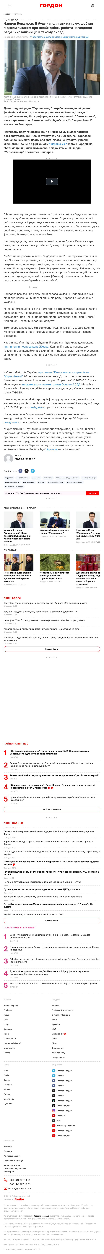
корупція (9, 478)
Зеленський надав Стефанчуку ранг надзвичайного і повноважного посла (44, 896)
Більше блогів (51, 649)
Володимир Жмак (74, 482)
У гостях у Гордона (61, 1015)
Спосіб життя (10, 1038)
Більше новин (51, 920)
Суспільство (24, 545)
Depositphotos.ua (41, 1216)
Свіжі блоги (12, 598)
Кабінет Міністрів (55, 482)
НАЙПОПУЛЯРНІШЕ (16, 743)
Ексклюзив (57, 1034)
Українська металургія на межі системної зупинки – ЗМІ (34, 914)
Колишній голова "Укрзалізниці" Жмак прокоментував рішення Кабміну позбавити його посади (17, 536)
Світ (6, 1019)
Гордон (7, 14)
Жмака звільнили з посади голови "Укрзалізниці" (54, 531)
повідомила (11, 422)
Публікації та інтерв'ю (62, 1010)
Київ (6, 1070)
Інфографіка (9, 1048)
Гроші (6, 1015)
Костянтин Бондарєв (14, 487)
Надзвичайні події (12, 1043)
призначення (28, 482)
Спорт (6, 1024)
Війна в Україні (11, 1005)
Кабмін (41, 482)
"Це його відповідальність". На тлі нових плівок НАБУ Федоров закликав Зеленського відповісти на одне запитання (49, 752)
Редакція (8, 1151)
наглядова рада (89, 478)
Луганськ (8, 1103)
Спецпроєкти (58, 1057)
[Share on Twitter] (27, 471)
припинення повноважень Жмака (26, 346)
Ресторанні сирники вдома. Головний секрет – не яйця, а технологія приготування (54, 983)
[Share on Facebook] (20, 471)
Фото (54, 1038)
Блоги (55, 1019)
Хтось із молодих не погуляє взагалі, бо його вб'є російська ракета (46, 603)
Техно (6, 1034)
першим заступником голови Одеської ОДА (51, 384)
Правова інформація (13, 1160)
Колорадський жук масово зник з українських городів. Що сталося (54, 575)
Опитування (58, 1048)
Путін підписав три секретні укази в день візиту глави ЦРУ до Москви (42, 889)
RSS (58, 1120)
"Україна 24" (58, 144)
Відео (54, 1043)
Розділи (56, 1000)
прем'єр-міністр (12, 482)
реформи (36, 478)
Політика (18, 14)
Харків (7, 1089)
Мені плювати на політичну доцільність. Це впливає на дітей (42, 629)
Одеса (7, 1080)
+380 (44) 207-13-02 (20, 1184)
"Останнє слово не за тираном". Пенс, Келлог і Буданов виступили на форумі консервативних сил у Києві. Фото (52, 786)
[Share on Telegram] (33, 471)
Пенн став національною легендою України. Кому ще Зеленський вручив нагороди (17, 577)
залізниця (48, 478)
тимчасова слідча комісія (67, 478)
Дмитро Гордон (64, 1070)
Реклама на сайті (12, 1156)
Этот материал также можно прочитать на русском (60, 37)
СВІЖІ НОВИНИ (13, 823)
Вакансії (8, 1146)
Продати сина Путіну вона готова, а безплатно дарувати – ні (41, 611)
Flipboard (61, 1115)
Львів (6, 1075)
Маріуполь (9, 1099)
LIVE (54, 1029)
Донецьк (8, 1085)
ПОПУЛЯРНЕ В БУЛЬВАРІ (19, 927)
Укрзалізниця (22, 478)
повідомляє (37, 407)
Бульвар (10, 550)
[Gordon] (51, 6)
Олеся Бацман (63, 1105)
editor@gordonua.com (19, 1188)
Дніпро (7, 1094)
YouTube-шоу (58, 1053)
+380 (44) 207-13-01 (19, 1180)
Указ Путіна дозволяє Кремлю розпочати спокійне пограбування (44, 620)
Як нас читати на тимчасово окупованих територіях (15, 1168)
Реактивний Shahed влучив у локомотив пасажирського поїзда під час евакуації (54, 775)
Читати (92, 493)
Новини (7, 1000)
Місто (6, 1065)
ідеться (52, 449)
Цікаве (7, 1053)
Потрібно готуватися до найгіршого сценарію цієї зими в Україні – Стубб (43, 882)
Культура (8, 1029)
